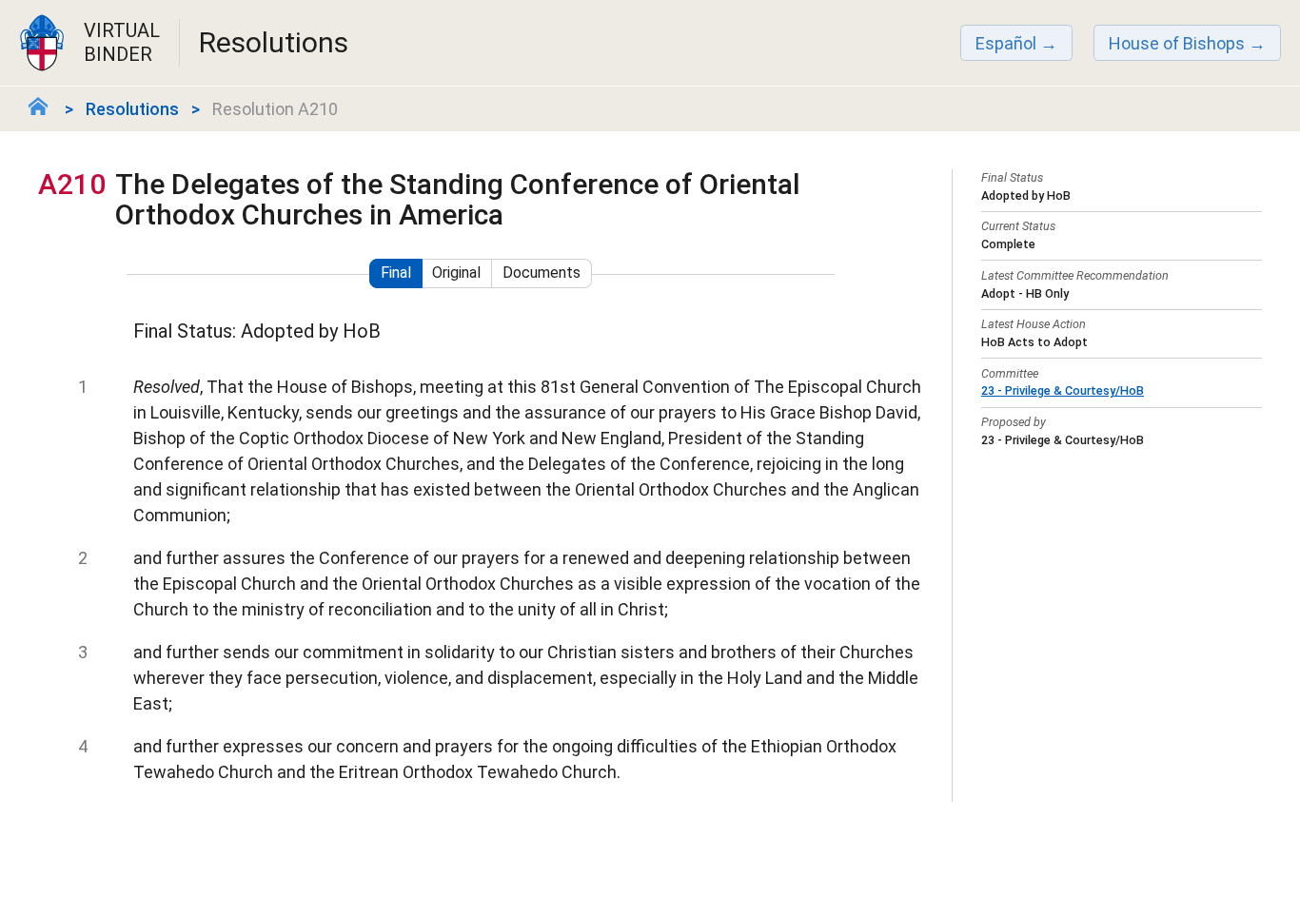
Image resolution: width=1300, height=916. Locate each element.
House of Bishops (1177, 43)
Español (1005, 43)
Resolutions (132, 109)
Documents (541, 272)
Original (456, 272)
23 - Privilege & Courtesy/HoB (1062, 390)
